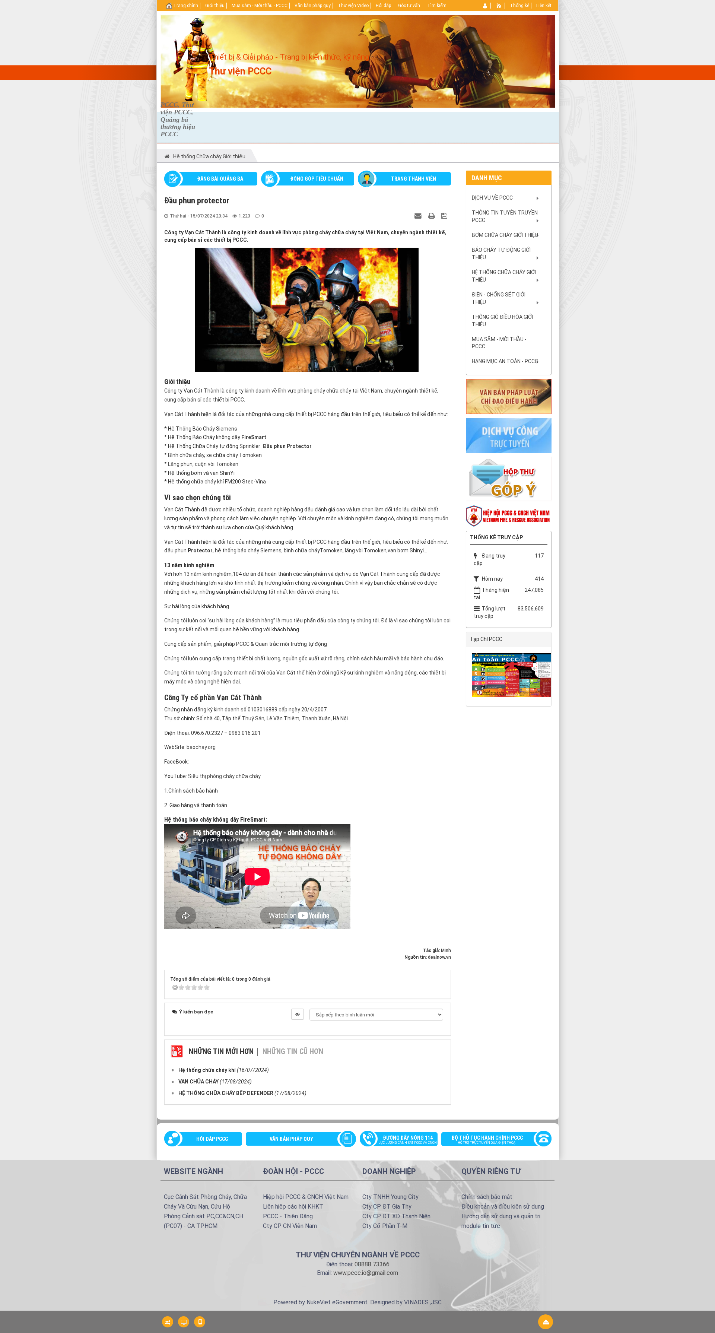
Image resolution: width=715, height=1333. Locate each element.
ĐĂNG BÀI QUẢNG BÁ (220, 179)
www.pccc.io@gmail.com (365, 1272)
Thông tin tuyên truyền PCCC (505, 216)
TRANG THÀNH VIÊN (413, 179)
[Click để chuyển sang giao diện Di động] (199, 1321)
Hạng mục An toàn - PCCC (505, 361)
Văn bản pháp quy (291, 1139)
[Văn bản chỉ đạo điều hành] (509, 396)
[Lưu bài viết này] (445, 216)
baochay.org (201, 747)
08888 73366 (372, 1264)
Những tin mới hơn (221, 1051)
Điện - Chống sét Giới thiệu (498, 298)
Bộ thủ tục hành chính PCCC (487, 1140)
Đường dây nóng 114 (407, 1140)
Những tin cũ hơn (293, 1051)
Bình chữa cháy (186, 455)
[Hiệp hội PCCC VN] (509, 515)
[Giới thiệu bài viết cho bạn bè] (418, 216)
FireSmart (253, 437)
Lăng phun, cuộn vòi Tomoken (203, 464)
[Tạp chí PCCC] (512, 674)
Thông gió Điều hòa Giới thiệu (502, 320)
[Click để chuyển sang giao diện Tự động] (167, 1321)
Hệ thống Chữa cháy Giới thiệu (504, 276)
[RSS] (499, 5)
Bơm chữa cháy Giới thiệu (505, 235)
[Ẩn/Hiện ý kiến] (297, 1014)
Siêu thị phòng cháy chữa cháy (224, 776)
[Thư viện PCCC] (196, 58)
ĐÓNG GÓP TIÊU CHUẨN (316, 179)
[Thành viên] (485, 5)
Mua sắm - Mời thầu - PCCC (499, 343)
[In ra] (432, 216)
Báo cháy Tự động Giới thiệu (501, 253)
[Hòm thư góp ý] (509, 479)
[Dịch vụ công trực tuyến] (509, 435)
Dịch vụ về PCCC (492, 198)
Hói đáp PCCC (212, 1139)
